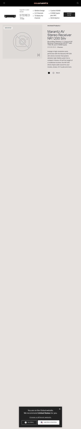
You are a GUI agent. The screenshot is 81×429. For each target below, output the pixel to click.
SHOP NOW (69, 14)
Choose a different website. (40, 417)
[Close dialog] (59, 409)
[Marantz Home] (41, 3)
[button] (78, 3)
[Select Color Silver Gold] (53, 73)
